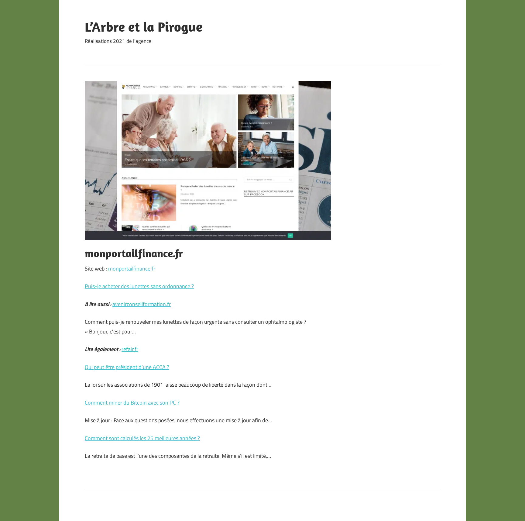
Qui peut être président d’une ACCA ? (127, 367)
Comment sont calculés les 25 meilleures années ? (142, 438)
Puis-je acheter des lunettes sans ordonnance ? (139, 286)
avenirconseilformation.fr (141, 304)
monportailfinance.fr (131, 268)
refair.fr (130, 349)
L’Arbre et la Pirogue (143, 27)
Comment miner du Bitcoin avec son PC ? (132, 403)
